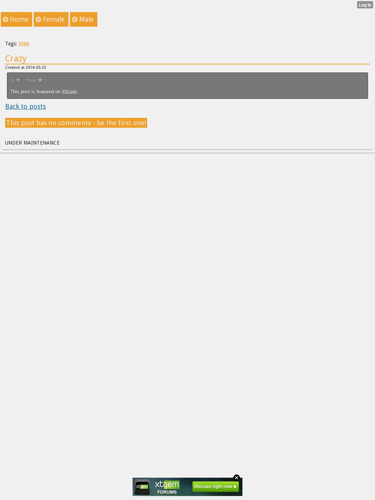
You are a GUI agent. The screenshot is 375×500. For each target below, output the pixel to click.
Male (24, 43)
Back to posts (25, 106)
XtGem (69, 91)
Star (32, 80)
